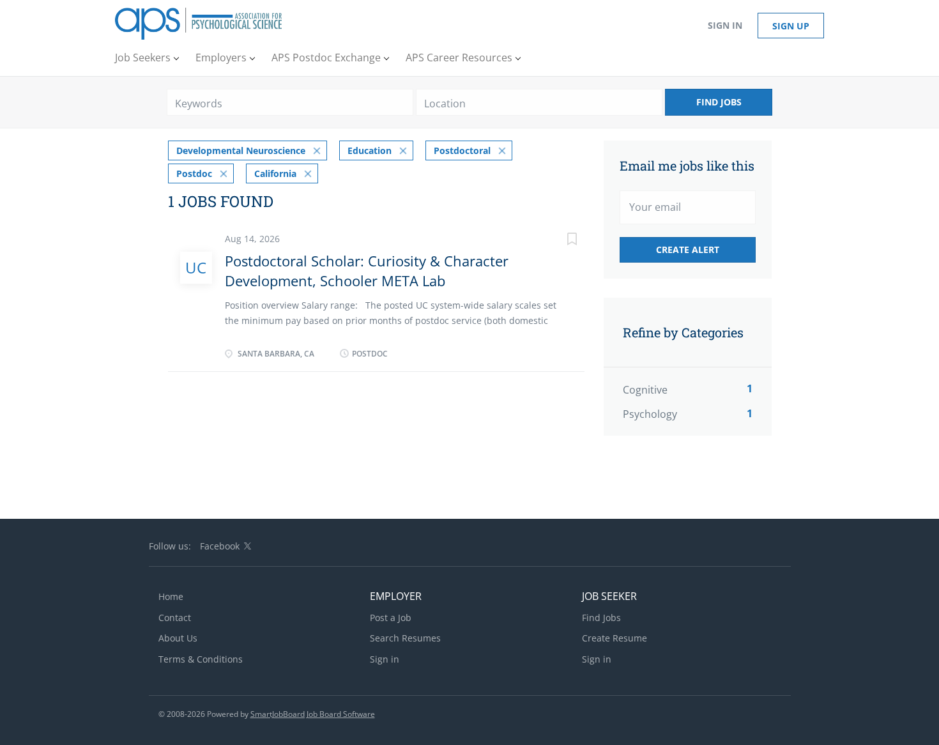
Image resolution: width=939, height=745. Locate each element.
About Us (177, 638)
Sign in (725, 25)
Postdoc (194, 173)
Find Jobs (719, 102)
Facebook (220, 546)
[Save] (559, 241)
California (275, 173)
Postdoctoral (462, 150)
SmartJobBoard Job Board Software (312, 714)
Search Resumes (405, 638)
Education (369, 150)
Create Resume (614, 638)
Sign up (790, 26)
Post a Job (390, 617)
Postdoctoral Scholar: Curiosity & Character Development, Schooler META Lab (366, 270)
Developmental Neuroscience (240, 150)
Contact (174, 617)
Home (170, 596)
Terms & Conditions (200, 659)
